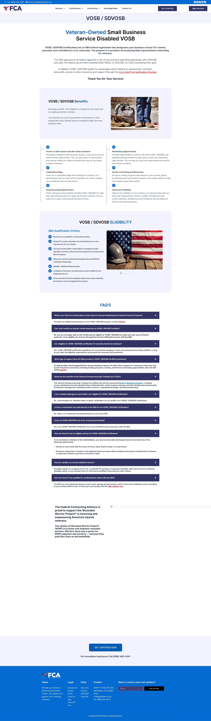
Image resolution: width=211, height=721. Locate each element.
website (121, 322)
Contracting (92, 8)
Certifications (75, 8)
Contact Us (126, 8)
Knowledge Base (110, 8)
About (45, 682)
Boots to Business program (131, 383)
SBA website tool (115, 486)
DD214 (129, 440)
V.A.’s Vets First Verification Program (137, 72)
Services (59, 8)
